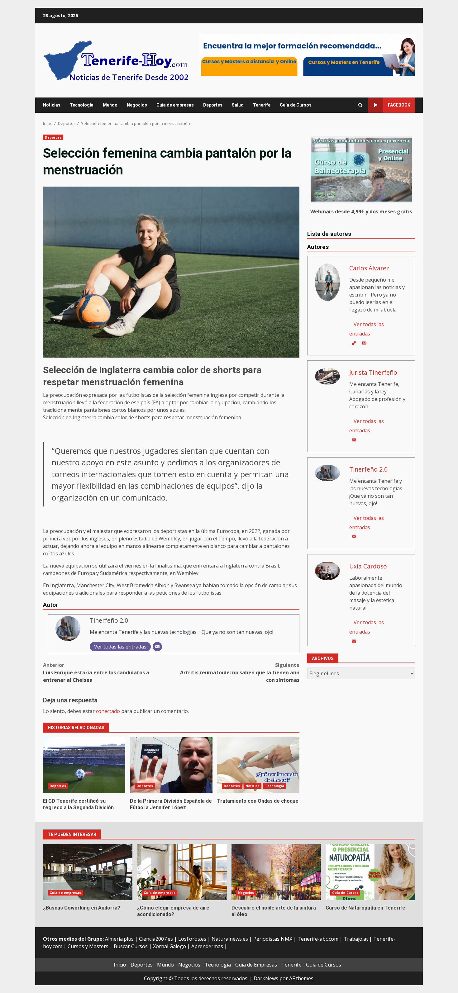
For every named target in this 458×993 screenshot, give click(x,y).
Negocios (137, 104)
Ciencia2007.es (156, 938)
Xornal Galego (169, 946)
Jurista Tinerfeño (373, 372)
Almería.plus (119, 938)
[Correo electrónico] (157, 646)
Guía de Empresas (256, 964)
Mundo (110, 104)
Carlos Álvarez (369, 268)
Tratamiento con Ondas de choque (258, 765)
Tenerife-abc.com (318, 938)
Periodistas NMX (272, 938)
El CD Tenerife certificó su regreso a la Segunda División (84, 765)
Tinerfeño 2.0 (109, 620)
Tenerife (261, 104)
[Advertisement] (307, 54)
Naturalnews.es (230, 938)
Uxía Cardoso (368, 566)
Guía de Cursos (296, 104)
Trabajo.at (356, 938)
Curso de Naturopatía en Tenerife (370, 872)
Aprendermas (207, 946)
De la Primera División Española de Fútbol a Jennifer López (171, 765)
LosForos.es (192, 938)
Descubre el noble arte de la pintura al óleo (276, 872)
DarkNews (266, 978)
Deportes (212, 104)
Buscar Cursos (131, 946)
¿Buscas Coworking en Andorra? (87, 872)
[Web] (354, 342)
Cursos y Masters (88, 946)
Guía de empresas (175, 104)
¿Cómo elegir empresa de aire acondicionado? (182, 872)
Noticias (51, 104)
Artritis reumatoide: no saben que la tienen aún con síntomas (239, 672)
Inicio (120, 964)
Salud (238, 104)
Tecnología (81, 104)
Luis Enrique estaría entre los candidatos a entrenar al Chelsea (96, 672)
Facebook (399, 104)
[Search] (360, 105)
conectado (108, 711)
